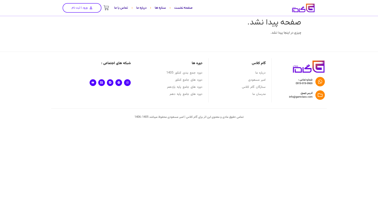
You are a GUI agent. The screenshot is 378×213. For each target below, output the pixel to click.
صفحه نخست (183, 8)
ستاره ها (160, 8)
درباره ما (141, 8)
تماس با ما (121, 8)
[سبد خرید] (106, 8)
